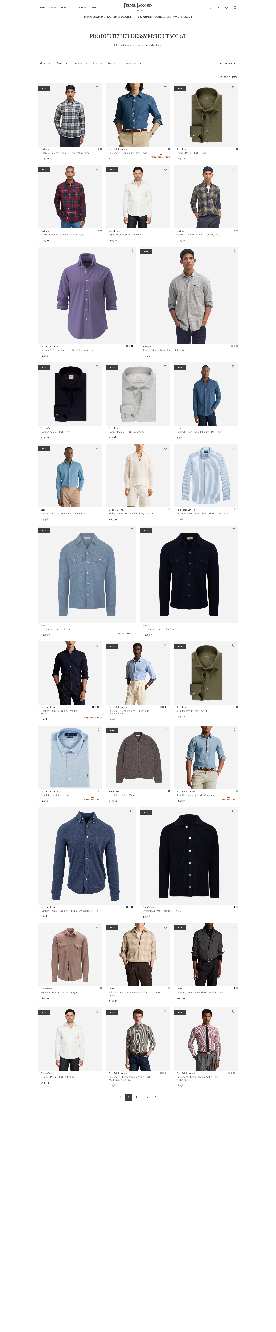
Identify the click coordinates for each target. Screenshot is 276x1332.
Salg (93, 7)
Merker (81, 7)
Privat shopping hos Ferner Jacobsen (108, 16)
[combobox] (227, 63)
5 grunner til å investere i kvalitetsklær (165, 16)
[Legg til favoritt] (97, 87)
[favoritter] (226, 7)
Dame (41, 7)
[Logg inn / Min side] (217, 7)
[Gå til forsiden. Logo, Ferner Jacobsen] (138, 7)
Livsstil (65, 7)
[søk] (209, 7)
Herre (52, 7)
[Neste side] (155, 1097)
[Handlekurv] (235, 7)
